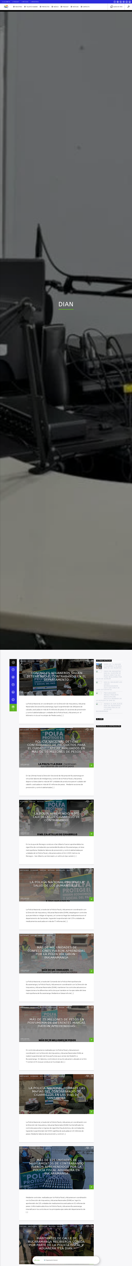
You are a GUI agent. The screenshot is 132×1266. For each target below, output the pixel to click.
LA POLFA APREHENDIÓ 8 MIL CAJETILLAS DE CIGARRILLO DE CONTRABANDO (56, 849)
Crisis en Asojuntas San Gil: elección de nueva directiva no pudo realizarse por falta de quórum (109, 707)
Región (39, 693)
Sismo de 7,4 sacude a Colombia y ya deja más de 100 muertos (113, 698)
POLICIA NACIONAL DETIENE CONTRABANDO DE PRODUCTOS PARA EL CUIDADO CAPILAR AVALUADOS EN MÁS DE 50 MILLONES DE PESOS (56, 779)
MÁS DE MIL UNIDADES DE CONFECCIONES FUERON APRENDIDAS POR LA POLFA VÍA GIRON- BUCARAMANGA (56, 985)
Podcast (16, 2)
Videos (68, 1040)
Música (56, 7)
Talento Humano (32, 7)
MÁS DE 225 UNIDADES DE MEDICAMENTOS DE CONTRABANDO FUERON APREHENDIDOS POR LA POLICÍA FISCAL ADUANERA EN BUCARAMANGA (56, 1199)
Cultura (23, 1259)
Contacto (86, 7)
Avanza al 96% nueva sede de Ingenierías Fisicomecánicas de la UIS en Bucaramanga (109, 740)
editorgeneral (24, 725)
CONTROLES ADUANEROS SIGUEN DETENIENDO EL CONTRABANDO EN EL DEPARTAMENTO (56, 709)
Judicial (23, 693)
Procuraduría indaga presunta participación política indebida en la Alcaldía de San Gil (109, 729)
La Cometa (6, 2)
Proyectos (45, 7)
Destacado (24, 762)
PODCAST (66, 7)
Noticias (25, 2)
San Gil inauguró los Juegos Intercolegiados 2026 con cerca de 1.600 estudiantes (109, 718)
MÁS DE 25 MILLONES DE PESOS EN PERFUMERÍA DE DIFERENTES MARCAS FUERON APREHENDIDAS (56, 1055)
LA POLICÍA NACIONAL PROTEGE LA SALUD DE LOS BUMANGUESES (57, 916)
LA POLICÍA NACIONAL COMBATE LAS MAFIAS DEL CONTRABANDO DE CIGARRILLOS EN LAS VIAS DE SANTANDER (57, 1125)
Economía (34, 762)
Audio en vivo (117, 7)
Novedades (60, 762)
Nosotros (35, 2)
